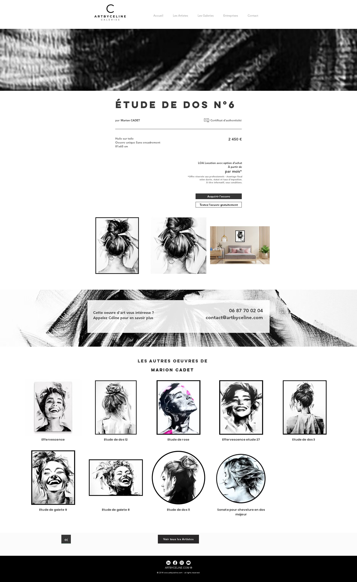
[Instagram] (182, 563)
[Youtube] (188, 563)
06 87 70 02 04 (246, 311)
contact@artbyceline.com (234, 317)
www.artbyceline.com (173, 572)
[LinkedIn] (168, 563)
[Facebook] (175, 563)
